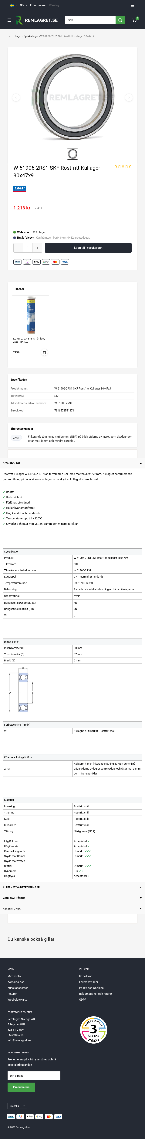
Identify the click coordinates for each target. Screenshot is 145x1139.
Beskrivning (11, 463)
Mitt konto (14, 976)
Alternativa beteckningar (21, 887)
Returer (12, 993)
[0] (134, 20)
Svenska (14, 1106)
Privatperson (38, 5)
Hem (10, 36)
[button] (123, 166)
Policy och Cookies (91, 988)
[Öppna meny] (9, 20)
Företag (54, 5)
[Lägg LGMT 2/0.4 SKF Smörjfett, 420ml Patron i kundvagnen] (44, 352)
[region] (72, 330)
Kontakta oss (16, 982)
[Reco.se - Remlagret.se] (93, 1026)
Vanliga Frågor (14, 897)
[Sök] (120, 20)
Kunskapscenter (18, 988)
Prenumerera (21, 1087)
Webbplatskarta (17, 999)
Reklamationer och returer (95, 993)
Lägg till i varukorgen (88, 248)
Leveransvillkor (88, 982)
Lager (18, 36)
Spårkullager (31, 36)
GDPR (82, 999)
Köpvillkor (85, 976)
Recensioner (12, 908)
